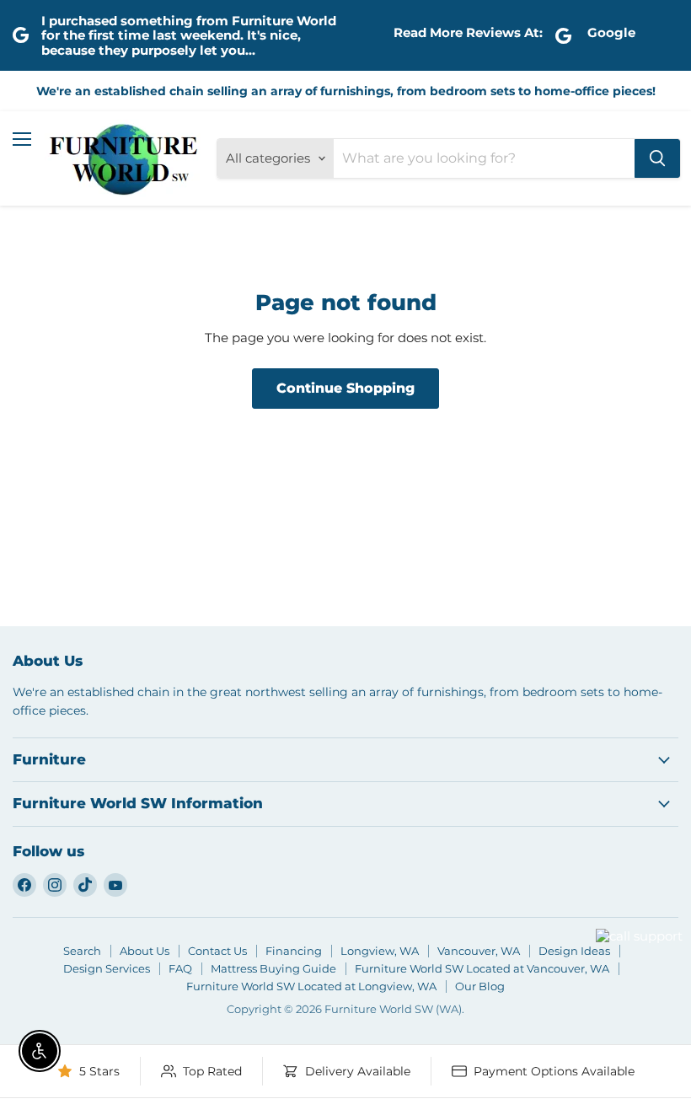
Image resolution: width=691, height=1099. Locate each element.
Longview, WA (379, 950)
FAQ (180, 968)
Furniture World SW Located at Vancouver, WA (482, 968)
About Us (144, 950)
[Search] (657, 158)
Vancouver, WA (478, 950)
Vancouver (617, 905)
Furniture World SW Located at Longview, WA (311, 986)
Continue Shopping (345, 388)
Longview (552, 957)
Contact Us (217, 950)
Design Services (106, 968)
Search (82, 950)
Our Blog (480, 986)
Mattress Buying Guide (273, 968)
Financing (293, 950)
